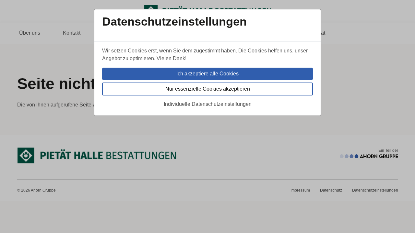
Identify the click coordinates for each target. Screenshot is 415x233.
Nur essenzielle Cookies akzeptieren (207, 89)
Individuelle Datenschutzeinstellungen (208, 104)
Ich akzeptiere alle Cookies (207, 73)
